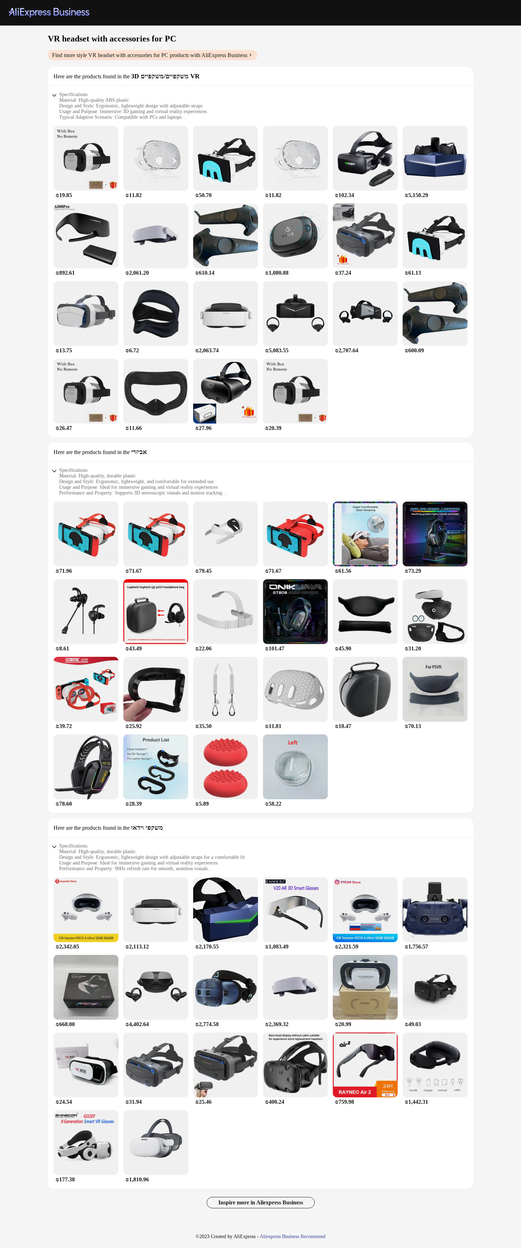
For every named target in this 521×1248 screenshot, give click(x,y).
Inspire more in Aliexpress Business (260, 1202)
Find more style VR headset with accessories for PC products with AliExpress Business (149, 55)
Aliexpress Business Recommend (292, 1236)
